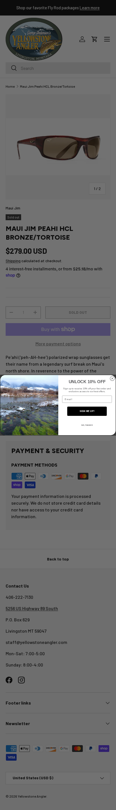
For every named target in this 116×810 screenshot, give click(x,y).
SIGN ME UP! (87, 411)
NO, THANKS (87, 425)
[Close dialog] (112, 378)
